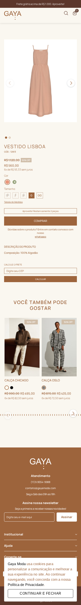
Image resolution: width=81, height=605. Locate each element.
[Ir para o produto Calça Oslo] (59, 347)
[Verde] (15, 182)
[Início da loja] (12, 15)
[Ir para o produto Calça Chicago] (22, 347)
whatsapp (40, 236)
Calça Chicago (16, 380)
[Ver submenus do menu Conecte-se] (76, 557)
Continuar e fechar (40, 593)
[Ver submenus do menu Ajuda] (76, 545)
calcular (40, 279)
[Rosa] (7, 181)
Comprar (40, 221)
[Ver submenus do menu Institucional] (76, 534)
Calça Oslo (51, 380)
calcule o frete (13, 264)
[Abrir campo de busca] (66, 13)
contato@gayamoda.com (40, 488)
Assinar (66, 517)
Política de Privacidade (26, 585)
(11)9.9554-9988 (40, 482)
